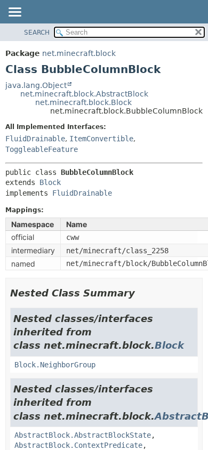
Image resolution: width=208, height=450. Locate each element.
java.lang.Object (36, 85)
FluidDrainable (35, 138)
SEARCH (37, 32)
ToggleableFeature (41, 149)
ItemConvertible (101, 138)
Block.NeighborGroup (54, 364)
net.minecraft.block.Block (83, 102)
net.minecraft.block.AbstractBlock (84, 94)
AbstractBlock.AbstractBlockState (82, 435)
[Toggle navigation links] (14, 12)
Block (50, 182)
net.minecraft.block (79, 53)
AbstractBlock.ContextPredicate (78, 445)
